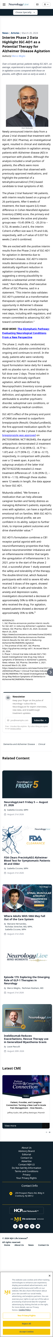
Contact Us (26, 1157)
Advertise (26, 1161)
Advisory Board (26, 1151)
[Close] (49, 1276)
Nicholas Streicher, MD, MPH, (19, 926)
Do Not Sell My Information (26, 1167)
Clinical (41, 744)
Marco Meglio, (14, 988)
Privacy (26, 1174)
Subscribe (39, 720)
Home (7, 1245)
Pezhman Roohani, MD (32, 988)
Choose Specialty (23, 12)
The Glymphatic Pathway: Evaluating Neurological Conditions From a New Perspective (25, 333)
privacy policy (15, 728)
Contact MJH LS (26, 1164)
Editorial (26, 1154)
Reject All (26, 1323)
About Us (27, 1147)
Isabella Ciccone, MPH (17, 809)
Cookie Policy (25, 1310)
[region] (26, 1304)
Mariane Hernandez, (17, 923)
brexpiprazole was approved (19, 435)
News (31, 1245)
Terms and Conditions (26, 1171)
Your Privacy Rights (26, 1178)
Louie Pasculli (13, 1046)
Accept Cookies (27, 1331)
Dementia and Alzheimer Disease (19, 744)
